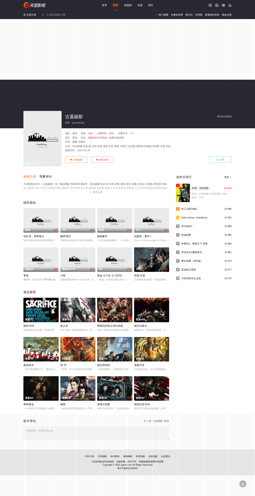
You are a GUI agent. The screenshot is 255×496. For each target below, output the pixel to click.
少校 (63, 275)
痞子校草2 (186, 226)
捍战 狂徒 (139, 275)
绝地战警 (186, 235)
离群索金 (28, 404)
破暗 (63, 404)
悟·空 (63, 365)
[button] (31, 176)
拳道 (26, 275)
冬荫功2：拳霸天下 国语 (194, 243)
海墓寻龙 (139, 365)
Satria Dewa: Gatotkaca (194, 217)
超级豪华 (102, 236)
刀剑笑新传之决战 (191, 278)
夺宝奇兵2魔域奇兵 (191, 252)
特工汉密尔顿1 (189, 208)
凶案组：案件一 (143, 236)
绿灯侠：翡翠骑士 (33, 236)
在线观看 (76, 159)
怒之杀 (64, 325)
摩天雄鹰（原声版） (192, 261)
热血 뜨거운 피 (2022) (109, 275)
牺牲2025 (28, 325)
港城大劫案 (103, 404)
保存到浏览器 (224, 116)
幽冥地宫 (65, 236)
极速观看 (102, 159)
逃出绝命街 (103, 365)
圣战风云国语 (188, 269)
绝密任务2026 (142, 404)
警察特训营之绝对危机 (110, 325)
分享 (220, 159)
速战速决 (28, 365)
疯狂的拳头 (140, 325)
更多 (228, 177)
